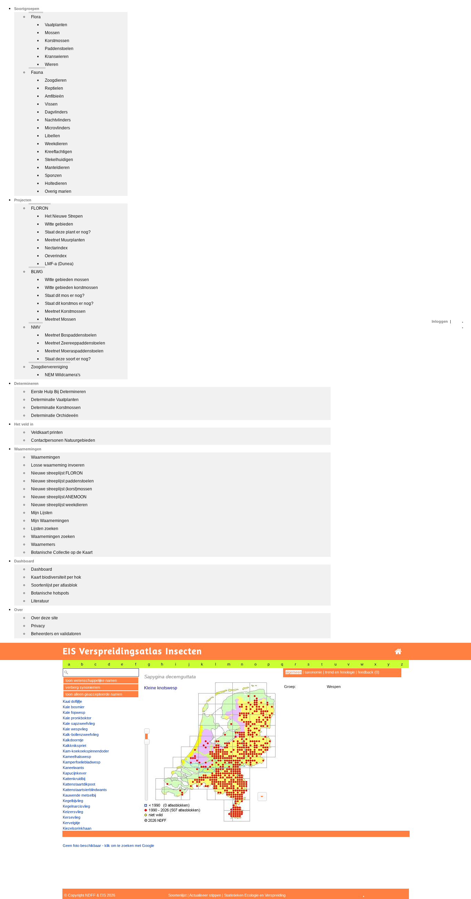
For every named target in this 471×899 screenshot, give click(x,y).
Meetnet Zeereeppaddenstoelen (75, 343)
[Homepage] (398, 651)
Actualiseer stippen (205, 895)
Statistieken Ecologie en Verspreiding (254, 895)
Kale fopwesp (74, 712)
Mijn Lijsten (41, 512)
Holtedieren (56, 183)
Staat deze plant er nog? (68, 232)
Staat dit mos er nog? (64, 295)
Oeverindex (56, 255)
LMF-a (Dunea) (59, 263)
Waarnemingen (45, 457)
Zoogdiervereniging (49, 366)
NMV (35, 327)
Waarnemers (43, 544)
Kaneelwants (73, 768)
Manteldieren (57, 167)
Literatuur (40, 601)
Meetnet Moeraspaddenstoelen (74, 351)
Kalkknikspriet (74, 745)
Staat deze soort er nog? (68, 359)
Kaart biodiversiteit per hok (56, 577)
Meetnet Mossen (60, 319)
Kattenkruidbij (74, 779)
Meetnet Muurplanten (65, 240)
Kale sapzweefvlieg (79, 723)
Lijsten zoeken (44, 528)
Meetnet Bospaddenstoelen (71, 335)
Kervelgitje (71, 823)
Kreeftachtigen (58, 151)
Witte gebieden (59, 224)
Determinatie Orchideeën (54, 415)
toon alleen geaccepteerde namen (94, 694)
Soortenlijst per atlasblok (54, 585)
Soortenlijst (177, 895)
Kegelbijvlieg (73, 801)
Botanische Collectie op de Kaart (61, 552)
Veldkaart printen (47, 432)
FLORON (39, 208)
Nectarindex (56, 248)
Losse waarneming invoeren (57, 465)
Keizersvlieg (73, 812)
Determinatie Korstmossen (56, 407)
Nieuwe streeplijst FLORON (57, 473)
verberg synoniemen (83, 687)
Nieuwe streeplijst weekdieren (59, 504)
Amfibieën (54, 96)
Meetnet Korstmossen (65, 311)
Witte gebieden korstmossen (71, 287)
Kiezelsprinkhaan (77, 828)
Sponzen (53, 175)
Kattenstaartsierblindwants (85, 790)
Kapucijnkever (75, 773)
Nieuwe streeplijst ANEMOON (59, 497)
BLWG (37, 271)
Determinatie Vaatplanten (55, 399)
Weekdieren (56, 143)
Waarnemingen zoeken (53, 536)
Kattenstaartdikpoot (79, 784)
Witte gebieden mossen (67, 279)
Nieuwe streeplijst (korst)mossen (61, 489)
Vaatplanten (56, 24)
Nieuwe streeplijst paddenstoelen (62, 481)
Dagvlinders (56, 112)
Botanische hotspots (50, 593)
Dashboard (41, 569)
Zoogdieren (56, 80)
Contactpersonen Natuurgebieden (63, 440)
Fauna (37, 72)
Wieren (51, 64)
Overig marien (58, 191)
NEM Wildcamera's (62, 374)
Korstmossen (57, 40)
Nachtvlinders (58, 120)
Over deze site (44, 618)
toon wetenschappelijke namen (91, 680)
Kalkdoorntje (73, 740)
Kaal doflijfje (72, 701)
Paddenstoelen (59, 48)
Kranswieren (57, 56)
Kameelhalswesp (77, 757)
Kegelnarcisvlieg (76, 806)
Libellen (52, 135)
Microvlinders (57, 128)
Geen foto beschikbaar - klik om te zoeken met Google (108, 845)
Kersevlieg (71, 817)
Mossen (52, 32)
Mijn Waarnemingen (50, 520)
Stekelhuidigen (59, 159)
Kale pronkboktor (77, 718)
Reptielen (54, 88)
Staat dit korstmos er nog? (69, 303)
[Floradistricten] (209, 745)
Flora (36, 16)
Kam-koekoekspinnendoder (86, 751)
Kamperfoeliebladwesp (81, 762)
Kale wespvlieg (75, 729)
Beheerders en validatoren (56, 633)
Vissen (51, 104)
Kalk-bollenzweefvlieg (81, 734)
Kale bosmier (73, 707)
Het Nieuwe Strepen (64, 216)
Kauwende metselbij (79, 795)
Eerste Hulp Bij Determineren (58, 391)
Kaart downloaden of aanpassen (262, 796)
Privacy (38, 625)
